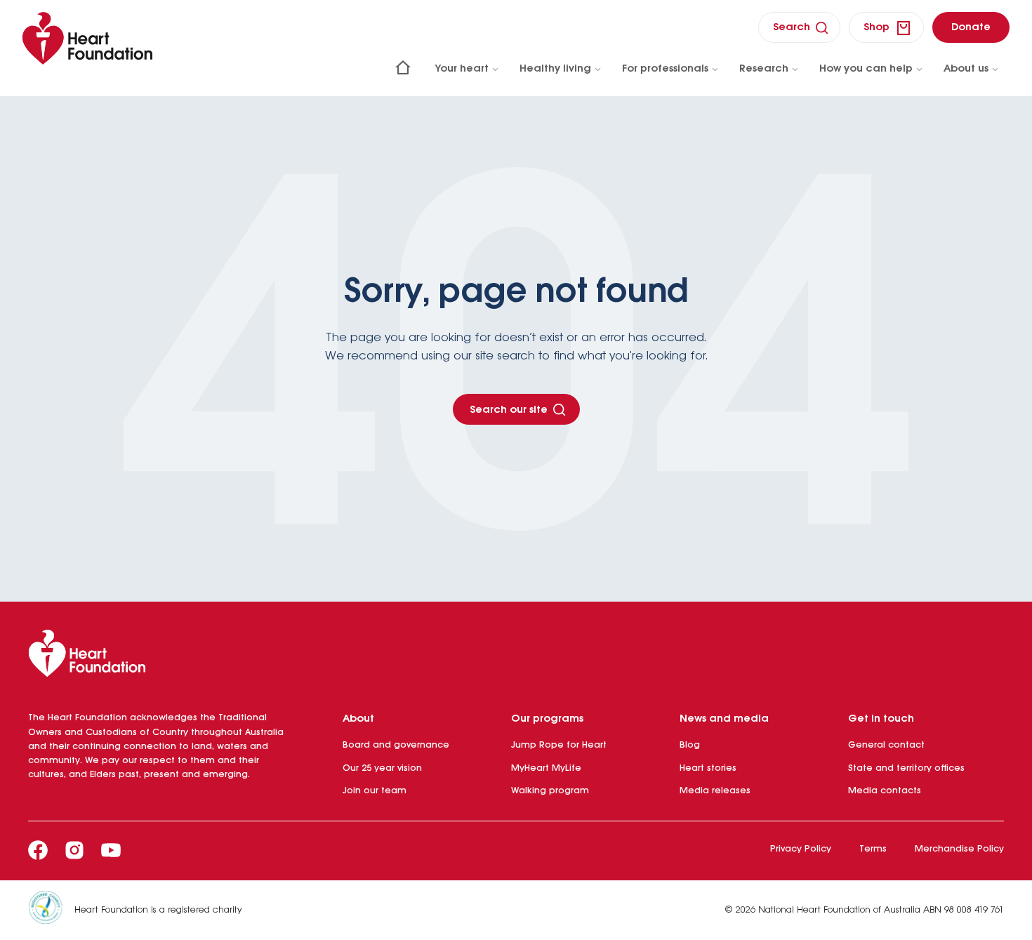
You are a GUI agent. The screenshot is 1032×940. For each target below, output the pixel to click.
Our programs (547, 718)
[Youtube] (111, 850)
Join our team (374, 791)
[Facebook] (38, 850)
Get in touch (881, 718)
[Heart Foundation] (516, 656)
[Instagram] (74, 850)
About (358, 718)
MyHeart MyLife (546, 768)
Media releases (715, 791)
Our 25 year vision (382, 768)
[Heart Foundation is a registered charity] (51, 910)
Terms (873, 849)
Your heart (462, 68)
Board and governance (396, 745)
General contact (886, 745)
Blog (690, 745)
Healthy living (555, 68)
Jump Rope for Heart (559, 745)
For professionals (665, 68)
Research (763, 68)
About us (966, 68)
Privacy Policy (800, 849)
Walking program (550, 791)
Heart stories (708, 768)
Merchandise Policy (959, 849)
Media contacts (884, 791)
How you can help (866, 68)
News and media (724, 718)
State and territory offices (906, 768)
